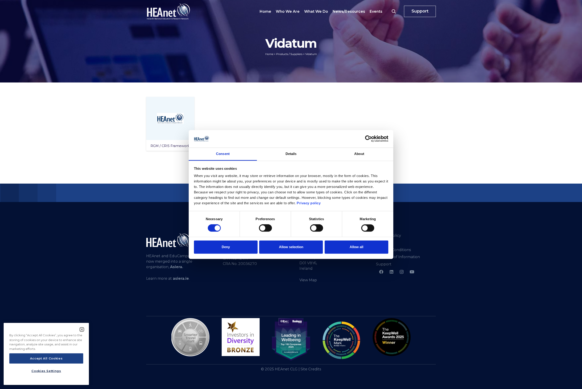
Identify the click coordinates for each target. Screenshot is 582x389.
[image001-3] (392, 337)
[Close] (81, 329)
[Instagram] (401, 272)
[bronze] (241, 337)
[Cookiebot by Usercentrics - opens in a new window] (368, 138)
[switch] (265, 228)
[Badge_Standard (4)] (291, 339)
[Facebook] (381, 272)
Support (383, 264)
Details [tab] (291, 154)
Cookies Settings (46, 371)
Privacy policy (309, 203)
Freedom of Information (398, 257)
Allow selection (291, 247)
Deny (226, 247)
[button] (393, 11)
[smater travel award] (190, 337)
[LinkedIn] (391, 272)
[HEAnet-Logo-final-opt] (168, 11)
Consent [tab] (223, 154)
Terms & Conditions (393, 250)
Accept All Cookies (46, 358)
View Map (308, 280)
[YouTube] (412, 272)
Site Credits (311, 369)
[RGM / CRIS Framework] (170, 118)
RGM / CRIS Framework (170, 146)
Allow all (356, 247)
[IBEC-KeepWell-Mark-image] (341, 340)
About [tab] (359, 154)
